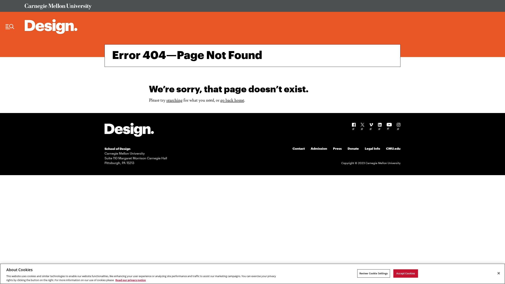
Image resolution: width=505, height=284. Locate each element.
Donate (353, 148)
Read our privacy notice (130, 280)
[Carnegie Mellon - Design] (129, 130)
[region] (252, 273)
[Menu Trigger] (10, 26)
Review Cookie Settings (373, 273)
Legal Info (372, 148)
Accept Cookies (405, 273)
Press (337, 148)
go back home (232, 100)
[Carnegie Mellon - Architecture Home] (51, 26)
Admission (319, 148)
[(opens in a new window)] (354, 127)
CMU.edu (393, 148)
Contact (299, 148)
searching (174, 100)
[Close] (498, 273)
